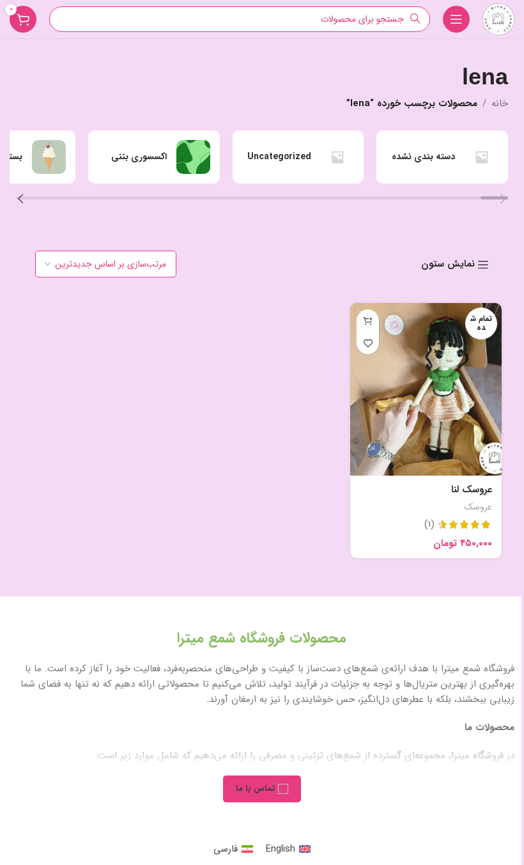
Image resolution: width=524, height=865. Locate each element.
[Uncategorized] (298, 157)
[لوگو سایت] (498, 18)
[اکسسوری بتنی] (154, 157)
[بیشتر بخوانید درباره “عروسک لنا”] (368, 320)
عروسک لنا (471, 489)
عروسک (478, 507)
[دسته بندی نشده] (442, 157)
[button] (503, 200)
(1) (429, 524)
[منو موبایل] (456, 19)
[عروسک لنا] (426, 389)
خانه (499, 103)
